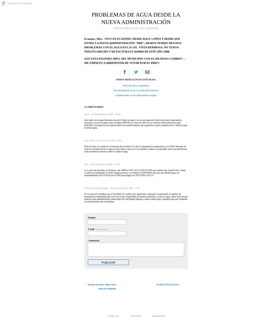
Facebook (124, 72)
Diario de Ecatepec (20, 3)
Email (147, 72)
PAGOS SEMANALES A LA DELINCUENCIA (136, 90)
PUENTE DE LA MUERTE (136, 85)
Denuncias (152, 28)
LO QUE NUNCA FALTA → (168, 285)
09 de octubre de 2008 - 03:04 (129, 28)
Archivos (136, 316)
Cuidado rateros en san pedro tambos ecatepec (136, 95)
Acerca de (113, 316)
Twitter (136, 72)
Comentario (93, 240)
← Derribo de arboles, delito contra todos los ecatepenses (101, 287)
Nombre (92, 217)
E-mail (98, 229)
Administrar (158, 316)
